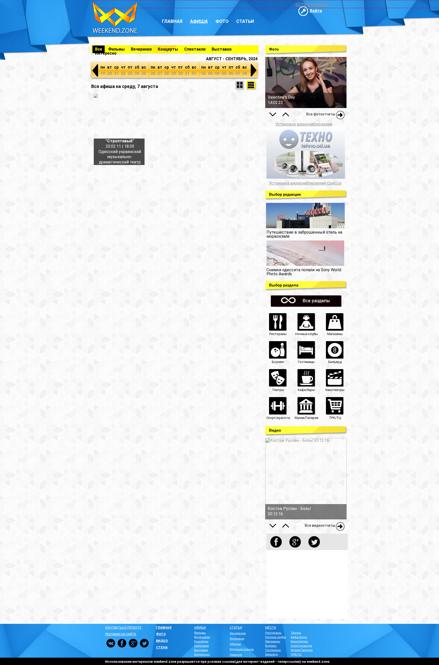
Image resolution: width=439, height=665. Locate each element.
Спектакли (195, 49)
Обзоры (235, 644)
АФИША (200, 627)
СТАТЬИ (236, 627)
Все (98, 49)
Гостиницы (273, 650)
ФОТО (161, 634)
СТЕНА (162, 647)
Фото (222, 21)
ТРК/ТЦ (296, 654)
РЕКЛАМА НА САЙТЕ (120, 634)
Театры (296, 632)
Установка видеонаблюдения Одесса (305, 183)
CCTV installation (312, 4)
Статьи (245, 21)
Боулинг (271, 645)
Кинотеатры (299, 641)
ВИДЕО (162, 641)
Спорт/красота (301, 645)
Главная (172, 21)
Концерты (168, 49)
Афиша (199, 21)
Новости (236, 654)
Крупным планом (242, 649)
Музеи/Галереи (301, 650)
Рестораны (273, 632)
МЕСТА (270, 627)
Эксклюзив (238, 633)
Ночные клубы (275, 637)
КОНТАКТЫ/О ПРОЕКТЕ (123, 627)
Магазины (272, 641)
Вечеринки (141, 49)
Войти (316, 10)
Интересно (106, 53)
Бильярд (271, 654)
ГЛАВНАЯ (163, 627)
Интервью (237, 638)
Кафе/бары (299, 637)
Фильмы (116, 49)
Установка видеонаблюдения (303, 124)
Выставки (221, 49)
